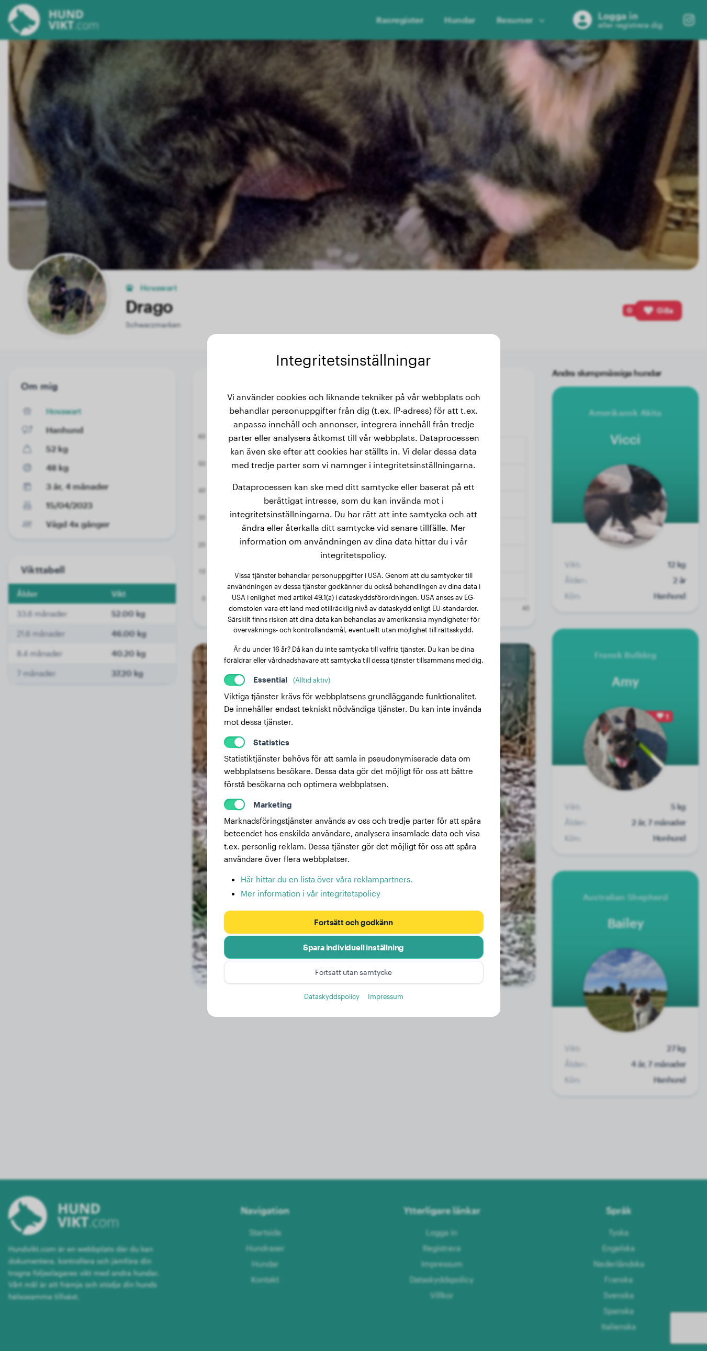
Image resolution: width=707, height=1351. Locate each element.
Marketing (272, 804)
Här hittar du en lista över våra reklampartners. (326, 879)
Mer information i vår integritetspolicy (310, 893)
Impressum (385, 996)
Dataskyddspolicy (332, 996)
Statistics (271, 742)
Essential (291, 679)
